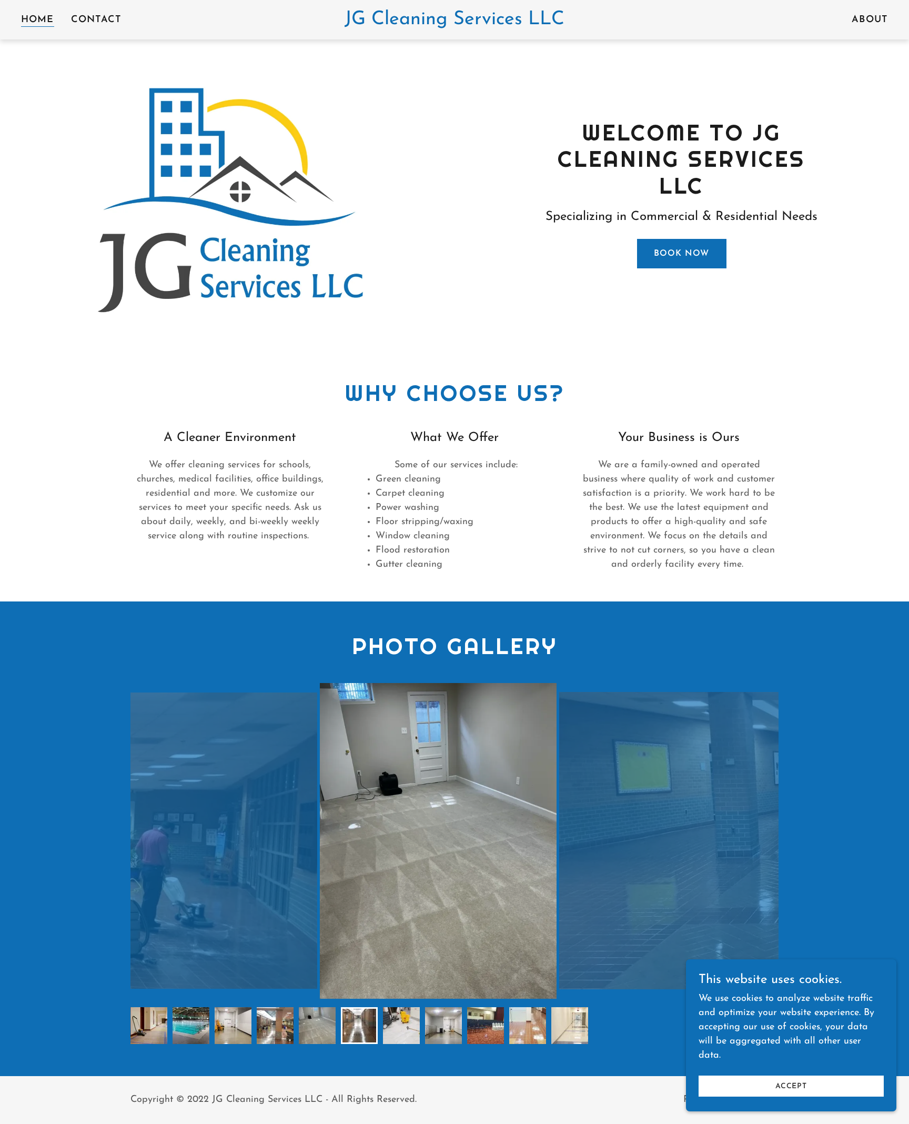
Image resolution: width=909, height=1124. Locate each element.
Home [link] (37, 20)
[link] (454, 22)
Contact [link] (96, 20)
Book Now (681, 253)
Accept (791, 1086)
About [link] (870, 20)
